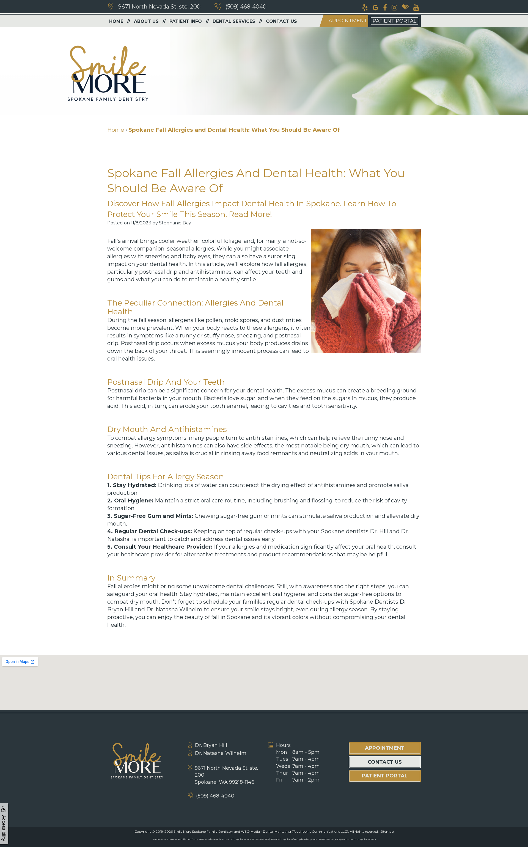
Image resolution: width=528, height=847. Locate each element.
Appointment (348, 21)
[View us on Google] (375, 7)
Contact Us (281, 21)
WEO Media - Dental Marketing (266, 831)
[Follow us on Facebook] (385, 7)
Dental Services (234, 21)
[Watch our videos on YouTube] (416, 7)
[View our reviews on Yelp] (365, 7)
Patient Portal (394, 21)
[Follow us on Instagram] (394, 7)
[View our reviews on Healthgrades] (405, 7)
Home (116, 21)
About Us (146, 21)
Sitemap (387, 831)
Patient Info (185, 21)
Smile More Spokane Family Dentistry (203, 831)
